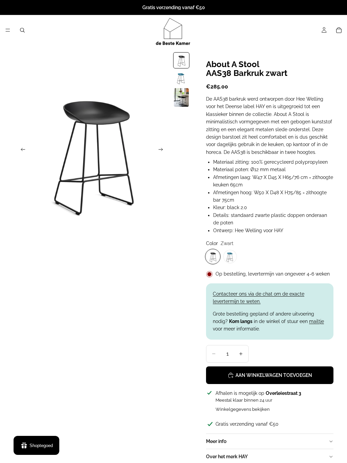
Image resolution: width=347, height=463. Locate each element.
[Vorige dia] (21, 150)
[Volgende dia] (162, 150)
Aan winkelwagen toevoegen (274, 375)
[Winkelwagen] (338, 30)
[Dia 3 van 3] (181, 97)
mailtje (316, 321)
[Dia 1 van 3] (181, 60)
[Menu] (8, 30)
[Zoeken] (22, 30)
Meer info (216, 441)
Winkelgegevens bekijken (243, 409)
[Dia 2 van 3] (181, 78)
